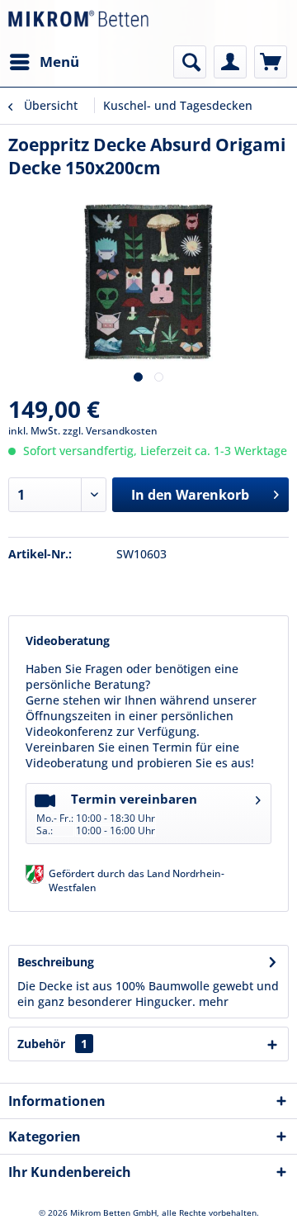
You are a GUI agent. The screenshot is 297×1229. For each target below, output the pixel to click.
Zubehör (52, 1043)
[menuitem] (43, 61)
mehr (214, 1001)
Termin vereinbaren (116, 814)
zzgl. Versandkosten (110, 431)
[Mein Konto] (230, 61)
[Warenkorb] (270, 61)
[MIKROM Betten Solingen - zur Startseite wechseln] (78, 22)
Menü (59, 61)
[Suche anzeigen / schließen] (189, 61)
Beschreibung (55, 962)
